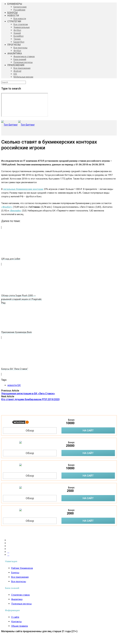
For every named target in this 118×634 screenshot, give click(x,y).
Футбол (17, 30)
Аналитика (16, 599)
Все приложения (22, 68)
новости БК (14, 385)
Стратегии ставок (20, 594)
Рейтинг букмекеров (22, 568)
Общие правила (19, 626)
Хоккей (17, 33)
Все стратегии (21, 24)
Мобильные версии (23, 77)
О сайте (15, 617)
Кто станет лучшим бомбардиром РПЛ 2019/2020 (30, 399)
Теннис (17, 39)
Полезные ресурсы (23, 62)
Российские (19, 10)
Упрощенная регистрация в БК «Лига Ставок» (28, 393)
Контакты (16, 621)
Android (17, 71)
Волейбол (19, 36)
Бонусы (15, 572)
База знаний (20, 59)
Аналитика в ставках (24, 56)
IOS (15, 74)
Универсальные (22, 27)
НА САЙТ (88, 430)
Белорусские (20, 7)
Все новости (20, 18)
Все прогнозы (20, 48)
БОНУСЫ (12, 12)
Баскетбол (19, 42)
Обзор (30, 430)
